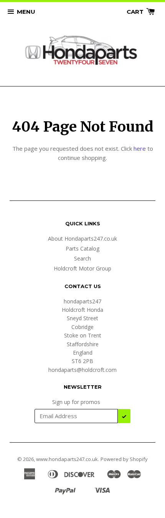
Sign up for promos (76, 402)
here (140, 148)
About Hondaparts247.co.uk (82, 238)
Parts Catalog (82, 248)
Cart (136, 11)
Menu (26, 11)
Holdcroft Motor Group (82, 268)
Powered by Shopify (124, 459)
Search (82, 258)
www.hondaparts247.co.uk (67, 459)
